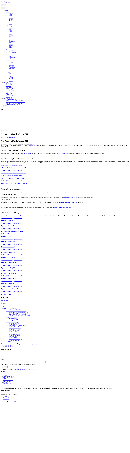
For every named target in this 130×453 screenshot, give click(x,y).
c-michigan (22, 344)
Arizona (10, 15)
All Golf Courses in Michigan (12, 322)
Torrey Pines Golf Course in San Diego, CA (15, 102)
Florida (10, 24)
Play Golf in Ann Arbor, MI (8, 241)
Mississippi (11, 45)
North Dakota (12, 58)
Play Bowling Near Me (8, 380)
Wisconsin (11, 79)
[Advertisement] (65, 120)
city (32, 344)
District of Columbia (13, 23)
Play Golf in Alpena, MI (7, 236)
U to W (7, 72)
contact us (64, 153)
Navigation (8, 341)
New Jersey (11, 53)
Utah (10, 73)
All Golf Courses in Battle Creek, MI (14, 309)
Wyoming (11, 81)
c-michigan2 (28, 344)
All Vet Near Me (6, 378)
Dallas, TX (8, 86)
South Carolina (12, 67)
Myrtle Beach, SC (10, 90)
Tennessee (11, 69)
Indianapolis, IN (9, 88)
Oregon (10, 63)
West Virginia (11, 78)
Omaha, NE (8, 94)
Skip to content (4, 1)
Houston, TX (9, 87)
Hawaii (10, 28)
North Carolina (12, 57)
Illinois (10, 30)
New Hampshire (12, 52)
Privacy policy (6, 399)
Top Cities (5, 82)
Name (2, 361)
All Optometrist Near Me (8, 376)
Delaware (11, 21)
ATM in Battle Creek (13, 320)
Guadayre (3, 371)
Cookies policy (6, 397)
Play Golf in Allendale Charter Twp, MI (12, 231)
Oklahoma (11, 62)
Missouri (10, 46)
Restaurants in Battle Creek (14, 318)
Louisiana (11, 36)
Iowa (10, 32)
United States (14, 344)
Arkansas (11, 16)
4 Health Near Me (7, 375)
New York (11, 56)
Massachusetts (12, 41)
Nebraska (11, 50)
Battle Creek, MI (27, 153)
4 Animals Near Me (7, 373)
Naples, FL (8, 92)
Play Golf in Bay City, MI (8, 268)
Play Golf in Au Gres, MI (7, 247)
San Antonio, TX (9, 95)
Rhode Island (11, 66)
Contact (5, 106)
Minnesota (11, 44)
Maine (10, 39)
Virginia (10, 76)
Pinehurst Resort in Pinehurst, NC (13, 104)
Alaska (10, 14)
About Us (5, 105)
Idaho (10, 29)
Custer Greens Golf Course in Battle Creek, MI (13, 178)
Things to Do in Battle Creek (12, 317)
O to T (7, 60)
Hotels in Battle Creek (13, 319)
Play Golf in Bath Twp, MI (8, 257)
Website (43, 361)
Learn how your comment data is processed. (26, 369)
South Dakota (12, 68)
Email (22, 361)
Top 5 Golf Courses (7, 98)
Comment (3, 359)
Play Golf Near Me (33, 145)
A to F (7, 12)
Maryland (11, 40)
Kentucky (11, 35)
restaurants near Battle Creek (70, 197)
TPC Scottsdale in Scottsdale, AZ (13, 99)
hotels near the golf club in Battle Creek (68, 202)
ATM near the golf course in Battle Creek (61, 207)
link (112, 388)
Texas (10, 71)
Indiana (10, 31)
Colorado (11, 19)
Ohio (10, 61)
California (11, 18)
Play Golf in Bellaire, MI (7, 283)
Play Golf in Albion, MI (7, 226)
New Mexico (11, 55)
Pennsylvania (11, 65)
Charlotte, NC (9, 84)
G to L (7, 25)
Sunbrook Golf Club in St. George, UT (14, 103)
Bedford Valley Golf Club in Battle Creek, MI (13, 167)
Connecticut (11, 20)
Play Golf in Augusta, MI (8, 252)
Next (7, 300)
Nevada (10, 51)
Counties (5, 10)
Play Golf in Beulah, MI (7, 294)
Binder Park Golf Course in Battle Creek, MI (13, 173)
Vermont (10, 74)
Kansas (10, 34)
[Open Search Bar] (2, 3)
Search (2, 392)
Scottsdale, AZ (9, 97)
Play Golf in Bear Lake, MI (8, 273)
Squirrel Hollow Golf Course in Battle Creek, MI (14, 183)
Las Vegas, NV (9, 89)
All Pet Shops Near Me (8, 377)
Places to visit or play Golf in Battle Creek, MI (16, 311)
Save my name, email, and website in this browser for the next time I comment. (19, 364)
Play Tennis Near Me (7, 381)
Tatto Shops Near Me (7, 383)
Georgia (10, 26)
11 (4, 300)
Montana (10, 47)
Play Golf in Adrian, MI (7, 220)
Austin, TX (8, 83)
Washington (11, 77)
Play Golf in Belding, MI (7, 278)
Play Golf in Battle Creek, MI (9, 262)
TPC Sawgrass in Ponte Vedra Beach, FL (15, 100)
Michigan (11, 42)
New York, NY (9, 93)
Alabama (11, 13)
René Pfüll (5, 382)
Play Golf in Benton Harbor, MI (9, 289)
